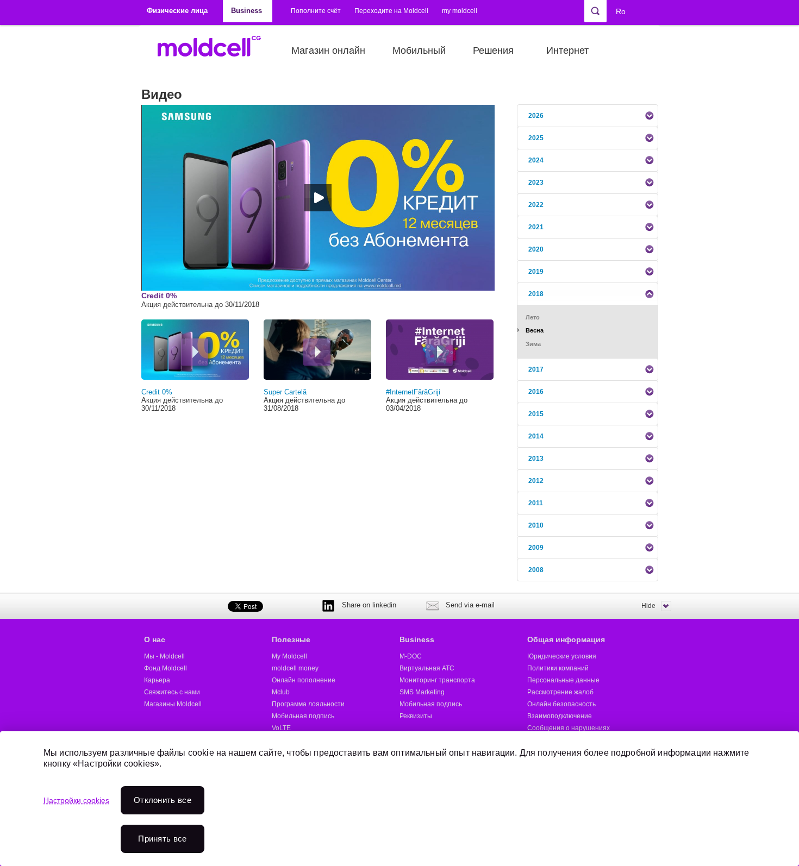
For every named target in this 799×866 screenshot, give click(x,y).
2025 (536, 138)
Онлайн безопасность (561, 704)
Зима (533, 344)
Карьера (157, 680)
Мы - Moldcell (164, 656)
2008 (536, 570)
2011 (535, 503)
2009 (536, 547)
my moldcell (459, 11)
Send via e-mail (470, 605)
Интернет (567, 50)
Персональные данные (563, 680)
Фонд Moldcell (165, 668)
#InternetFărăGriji (413, 392)
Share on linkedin (369, 605)
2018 (536, 294)
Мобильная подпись (303, 716)
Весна (535, 330)
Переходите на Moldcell (391, 11)
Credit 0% (156, 392)
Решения (493, 50)
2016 (536, 392)
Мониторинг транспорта (437, 680)
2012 (536, 481)
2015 (536, 414)
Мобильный (419, 50)
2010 (536, 525)
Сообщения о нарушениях (568, 728)
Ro (621, 11)
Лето (533, 317)
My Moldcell (289, 656)
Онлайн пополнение (303, 680)
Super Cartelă (285, 392)
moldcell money (295, 668)
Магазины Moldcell (173, 704)
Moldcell (215, 50)
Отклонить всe (162, 800)
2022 (536, 205)
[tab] (587, 115)
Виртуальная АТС (427, 668)
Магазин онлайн (328, 50)
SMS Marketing (422, 692)
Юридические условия (561, 656)
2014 (536, 436)
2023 (536, 182)
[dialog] (399, 798)
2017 (536, 369)
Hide (648, 606)
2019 (536, 271)
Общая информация (566, 639)
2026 (536, 116)
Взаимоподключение (559, 716)
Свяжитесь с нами (172, 692)
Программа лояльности (308, 704)
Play (194, 352)
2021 (536, 227)
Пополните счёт (316, 11)
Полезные (291, 639)
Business (417, 639)
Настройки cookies (76, 800)
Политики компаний (558, 668)
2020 (536, 249)
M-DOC (411, 656)
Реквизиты (416, 716)
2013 (536, 458)
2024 (536, 160)
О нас (154, 639)
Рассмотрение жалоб (560, 692)
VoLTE (281, 728)
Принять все (162, 838)
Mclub (281, 692)
